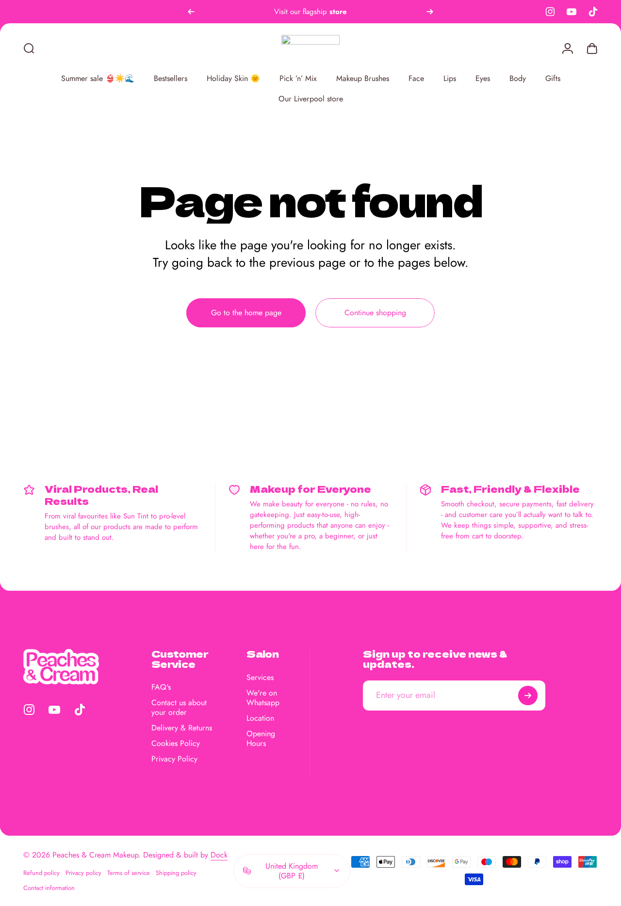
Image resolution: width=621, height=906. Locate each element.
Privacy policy (83, 872)
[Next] (430, 11)
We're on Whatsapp (262, 698)
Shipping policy (176, 872)
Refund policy (41, 872)
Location (260, 718)
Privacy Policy (174, 759)
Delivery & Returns (181, 728)
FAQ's (161, 687)
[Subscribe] (528, 695)
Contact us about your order (179, 707)
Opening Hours (260, 738)
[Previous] (191, 11)
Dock (219, 854)
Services (260, 677)
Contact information (49, 887)
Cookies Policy (175, 743)
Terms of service (128, 872)
